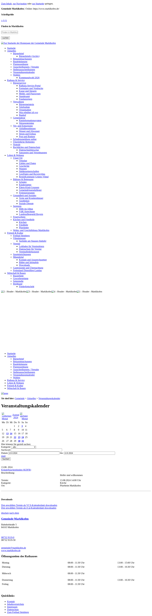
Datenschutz (13, 609)
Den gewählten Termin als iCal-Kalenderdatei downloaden (28, 508)
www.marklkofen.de (10, 550)
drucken (5, 513)
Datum (4, 453)
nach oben (14, 513)
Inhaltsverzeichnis (15, 604)
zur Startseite (38, 3)
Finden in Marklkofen (12, 26)
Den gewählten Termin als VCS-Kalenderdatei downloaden (29, 505)
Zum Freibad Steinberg (18, 612)
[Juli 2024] (6, 418)
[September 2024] (24, 418)
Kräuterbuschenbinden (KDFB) (16, 470)
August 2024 (15, 416)
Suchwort (5, 450)
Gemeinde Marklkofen (15, 518)
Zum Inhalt (6, 3)
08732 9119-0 (7, 537)
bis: (61, 453)
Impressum (12, 607)
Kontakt (11, 601)
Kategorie (5, 447)
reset (3, 456)
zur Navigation (20, 3)
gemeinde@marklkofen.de (13, 548)
